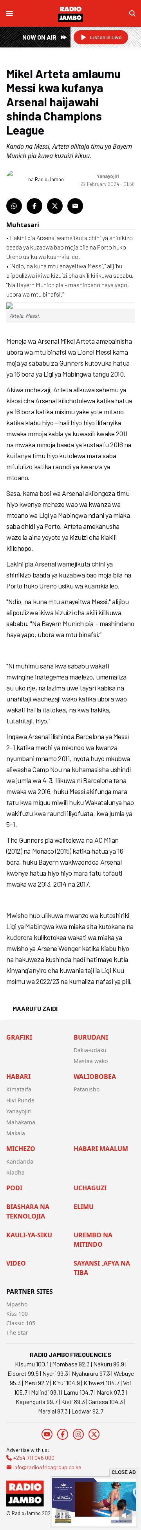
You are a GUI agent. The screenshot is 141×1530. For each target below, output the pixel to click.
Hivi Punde (20, 1100)
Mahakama (20, 1122)
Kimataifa (18, 1089)
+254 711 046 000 (33, 1457)
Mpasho (16, 1304)
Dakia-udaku (90, 1050)
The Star (17, 1332)
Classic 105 (20, 1323)
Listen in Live (106, 37)
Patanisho (86, 1089)
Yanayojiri (19, 1111)
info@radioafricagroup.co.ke (47, 1467)
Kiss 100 (17, 1313)
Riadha (15, 1172)
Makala (15, 1133)
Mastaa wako (91, 1061)
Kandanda (19, 1161)
